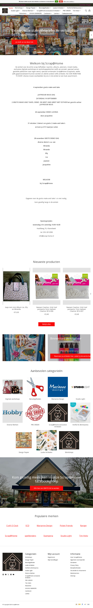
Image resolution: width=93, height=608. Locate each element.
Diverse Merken (12, 425)
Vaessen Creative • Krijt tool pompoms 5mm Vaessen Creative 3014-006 (46, 309)
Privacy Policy (74, 565)
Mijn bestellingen (53, 560)
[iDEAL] (79, 604)
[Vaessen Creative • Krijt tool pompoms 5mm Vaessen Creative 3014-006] (46, 286)
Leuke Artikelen (46, 452)
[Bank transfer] (88, 604)
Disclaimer (73, 562)
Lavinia (27, 593)
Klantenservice (74, 573)
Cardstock (28, 591)
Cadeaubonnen (67, 13)
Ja (56, 1)
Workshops (69, 452)
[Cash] (76, 604)
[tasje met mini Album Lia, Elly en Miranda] (16, 286)
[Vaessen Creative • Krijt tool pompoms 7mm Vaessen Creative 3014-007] (77, 286)
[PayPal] (82, 604)
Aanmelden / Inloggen (85, 5)
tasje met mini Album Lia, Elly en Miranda (16, 308)
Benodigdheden (35, 399)
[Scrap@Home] (5, 10)
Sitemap (72, 576)
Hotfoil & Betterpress (80, 425)
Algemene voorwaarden (77, 560)
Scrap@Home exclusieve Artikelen (58, 426)
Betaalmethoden (75, 568)
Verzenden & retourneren (78, 570)
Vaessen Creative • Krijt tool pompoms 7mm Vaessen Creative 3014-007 (76, 309)
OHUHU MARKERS (35, 13)
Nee (61, 1)
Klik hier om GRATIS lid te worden (46, 488)
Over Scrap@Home (76, 557)
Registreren (51, 557)
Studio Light (80, 399)
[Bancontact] (85, 604)
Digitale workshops (12, 399)
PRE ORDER (67, 11)
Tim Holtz (28, 583)
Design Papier (24, 452)
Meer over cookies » (69, 1)
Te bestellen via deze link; (46, 42)
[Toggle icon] (86, 10)
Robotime (28, 586)
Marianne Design (57, 399)
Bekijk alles (46, 324)
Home (11, 8)
